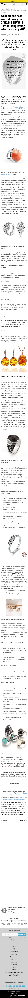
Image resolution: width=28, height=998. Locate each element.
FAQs (14, 949)
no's (10, 174)
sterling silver (5, 174)
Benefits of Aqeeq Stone (14, 975)
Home (2, 9)
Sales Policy (14, 954)
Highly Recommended (10, 9)
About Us (14, 946)
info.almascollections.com (15, 985)
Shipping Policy (14, 962)
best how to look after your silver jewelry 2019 (13, 803)
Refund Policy (14, 965)
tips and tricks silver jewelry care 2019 (16, 812)
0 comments (16, 34)
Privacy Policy (14, 959)
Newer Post (22, 820)
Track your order (14, 952)
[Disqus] (14, 843)
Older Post (5, 820)
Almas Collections (12, 991)
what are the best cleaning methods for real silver (12, 814)
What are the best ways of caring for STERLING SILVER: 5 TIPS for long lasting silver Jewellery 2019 (13, 22)
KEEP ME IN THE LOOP (22, 934)
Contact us (14, 970)
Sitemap (14, 967)
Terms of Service (14, 957)
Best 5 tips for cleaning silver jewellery (13, 802)
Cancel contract (21, 995)
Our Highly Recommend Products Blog (14, 972)
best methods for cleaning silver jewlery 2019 (13, 805)
